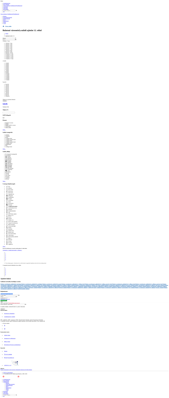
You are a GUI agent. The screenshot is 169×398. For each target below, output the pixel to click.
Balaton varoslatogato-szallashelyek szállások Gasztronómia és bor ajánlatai (118, 287)
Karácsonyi (10, 191)
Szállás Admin (7, 335)
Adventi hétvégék (12, 226)
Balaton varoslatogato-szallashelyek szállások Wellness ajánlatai (61, 285)
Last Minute (10, 200)
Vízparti (8, 156)
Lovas (8, 170)
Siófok (4, 22)
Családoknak (11, 197)
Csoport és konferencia (13, 223)
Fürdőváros (9, 158)
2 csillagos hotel (8, 146)
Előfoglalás (10, 195)
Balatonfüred (6, 21)
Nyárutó (10, 218)
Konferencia (9, 164)
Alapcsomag (10, 235)
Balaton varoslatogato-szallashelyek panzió (52, 284)
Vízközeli (9, 157)
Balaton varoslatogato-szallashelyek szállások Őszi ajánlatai (33, 285)
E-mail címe (3, 295)
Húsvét (9, 217)
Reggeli (7, 124)
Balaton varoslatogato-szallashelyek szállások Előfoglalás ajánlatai (42, 286)
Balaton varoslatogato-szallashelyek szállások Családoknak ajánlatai (72, 286)
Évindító (10, 198)
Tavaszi (9, 241)
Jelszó (2, 296)
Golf (8, 174)
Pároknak (10, 204)
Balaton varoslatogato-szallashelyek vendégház (31, 284)
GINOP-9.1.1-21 (7, 365)
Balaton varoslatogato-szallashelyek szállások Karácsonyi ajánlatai (120, 285)
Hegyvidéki (9, 167)
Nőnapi (9, 227)
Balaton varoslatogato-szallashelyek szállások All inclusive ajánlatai (23, 287)
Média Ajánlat (7, 341)
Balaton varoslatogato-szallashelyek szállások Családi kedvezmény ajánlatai (84, 287)
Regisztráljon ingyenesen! (14, 303)
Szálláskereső (19, 5)
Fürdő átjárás (9, 163)
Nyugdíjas (9, 161)
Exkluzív (9, 171)
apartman (7, 134)
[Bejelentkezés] (4, 11)
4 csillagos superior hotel (10, 142)
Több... (4, 129)
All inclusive (8, 126)
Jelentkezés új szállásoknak (9, 338)
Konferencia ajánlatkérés (9, 313)
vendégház (7, 136)
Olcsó (8, 177)
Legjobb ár (10, 244)
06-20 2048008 (8, 354)
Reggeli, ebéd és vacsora (10, 125)
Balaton (4, 16)
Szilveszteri (10, 192)
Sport (8, 176)
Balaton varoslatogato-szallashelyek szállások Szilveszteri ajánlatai (149, 285)
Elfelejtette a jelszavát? (5, 299)
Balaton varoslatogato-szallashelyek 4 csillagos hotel (123, 284)
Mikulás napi (11, 232)
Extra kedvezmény (12, 233)
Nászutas (7, 173)
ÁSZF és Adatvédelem (8, 372)
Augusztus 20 (11, 194)
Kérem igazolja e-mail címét (6, 304)
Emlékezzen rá (4, 298)
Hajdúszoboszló (6, 18)
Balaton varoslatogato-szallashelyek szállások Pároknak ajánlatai (52, 287)
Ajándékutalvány (6, 3)
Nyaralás (10, 242)
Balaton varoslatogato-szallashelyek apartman (11, 284)
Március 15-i (10, 215)
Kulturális (10, 229)
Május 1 (10, 238)
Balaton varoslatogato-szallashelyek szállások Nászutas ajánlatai (149, 287)
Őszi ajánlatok (6, 4)
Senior (9, 201)
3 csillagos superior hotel (10, 139)
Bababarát (9, 160)
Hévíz (4, 19)
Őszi (9, 186)
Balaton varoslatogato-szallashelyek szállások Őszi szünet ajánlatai (90, 285)
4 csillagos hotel (8, 140)
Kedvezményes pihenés (13, 236)
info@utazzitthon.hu (9, 357)
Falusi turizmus (10, 168)
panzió (6, 137)
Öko (8, 179)
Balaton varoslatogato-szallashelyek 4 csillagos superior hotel (149, 284)
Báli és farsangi (11, 224)
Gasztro (8, 175)
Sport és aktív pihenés (12, 221)
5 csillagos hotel (8, 143)
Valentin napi (11, 230)
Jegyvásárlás (5, 9)
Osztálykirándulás (12, 210)
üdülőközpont (8, 144)
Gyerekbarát (9, 169)
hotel (6, 145)
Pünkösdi (10, 239)
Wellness (9, 155)
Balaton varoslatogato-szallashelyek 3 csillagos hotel (73, 284)
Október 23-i (11, 220)
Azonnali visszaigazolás (12, 154)
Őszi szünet (10, 189)
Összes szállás (8, 26)
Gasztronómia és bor (12, 207)
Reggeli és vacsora (9, 122)
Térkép (6, 33)
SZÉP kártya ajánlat (12, 214)
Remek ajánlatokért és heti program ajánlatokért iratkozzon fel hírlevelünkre (16, 369)
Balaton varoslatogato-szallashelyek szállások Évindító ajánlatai (102, 286)
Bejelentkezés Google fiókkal (7, 294)
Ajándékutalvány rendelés (9, 316)
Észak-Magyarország (7, 17)
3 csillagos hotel (8, 138)
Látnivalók (5, 8)
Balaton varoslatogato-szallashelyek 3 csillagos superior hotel (98, 284)
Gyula (4, 23)
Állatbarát (9, 162)
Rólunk (5, 351)
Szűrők (5, 104)
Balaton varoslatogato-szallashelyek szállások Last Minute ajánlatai (131, 286)
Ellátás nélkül (8, 127)
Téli (9, 212)
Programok (5, 6)
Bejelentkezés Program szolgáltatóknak (12, 344)
